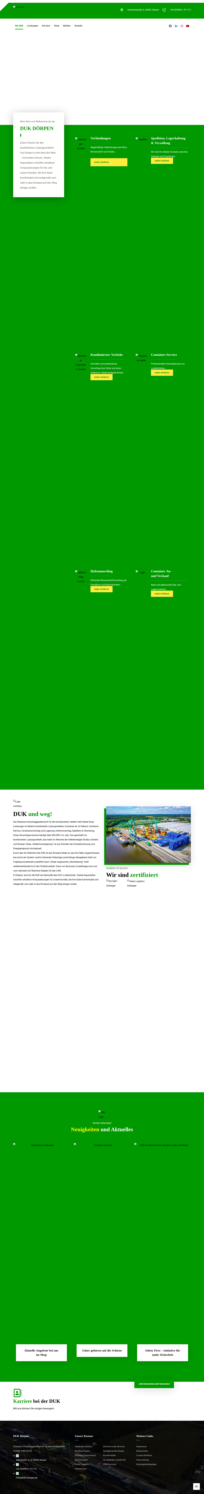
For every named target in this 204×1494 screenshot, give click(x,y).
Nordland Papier (82, 1451)
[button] (170, 26)
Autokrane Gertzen (83, 1446)
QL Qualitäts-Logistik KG (114, 1460)
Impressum (141, 1446)
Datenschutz (142, 1451)
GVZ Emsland (81, 1460)
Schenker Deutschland (85, 1455)
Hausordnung (142, 1460)
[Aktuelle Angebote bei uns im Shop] (41, 1247)
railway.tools (81, 1468)
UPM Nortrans (109, 1464)
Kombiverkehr (109, 1455)
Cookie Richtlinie (144, 1455)
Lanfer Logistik (82, 1464)
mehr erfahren (101, 377)
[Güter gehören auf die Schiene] (102, 1247)
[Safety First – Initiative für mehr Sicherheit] (162, 1247)
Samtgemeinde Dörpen (113, 1451)
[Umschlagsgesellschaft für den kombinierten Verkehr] (44, 11)
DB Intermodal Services (114, 1446)
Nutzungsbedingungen (146, 1464)
